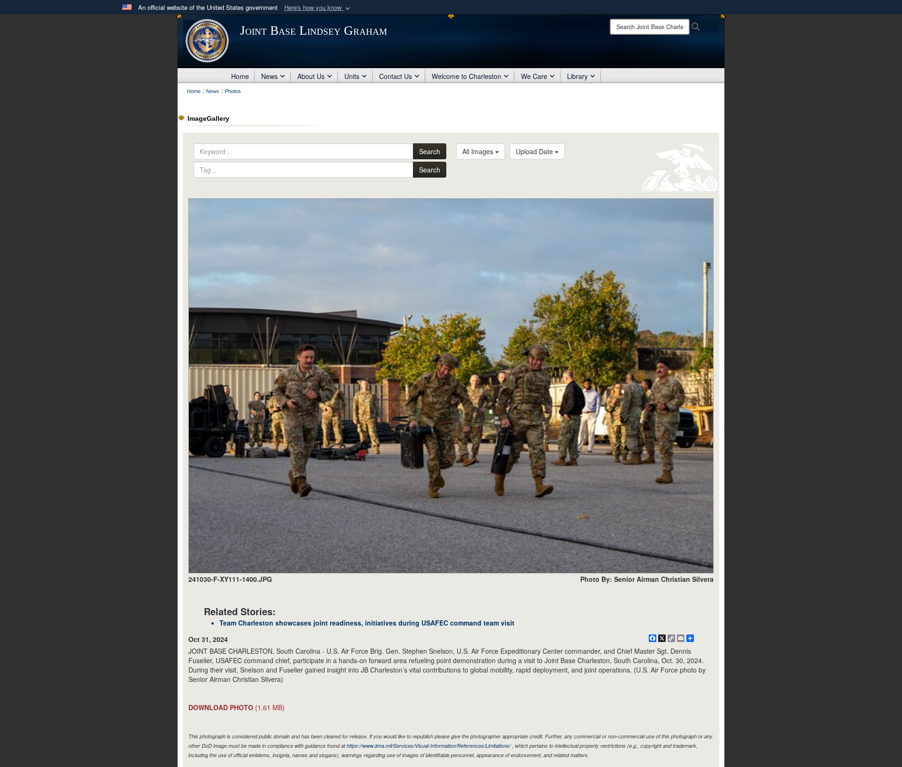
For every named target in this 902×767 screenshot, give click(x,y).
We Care (534, 76)
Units (351, 76)
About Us (311, 76)
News (269, 76)
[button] (318, 8)
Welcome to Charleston (466, 76)
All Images (478, 151)
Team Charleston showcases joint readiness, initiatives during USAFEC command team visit (366, 622)
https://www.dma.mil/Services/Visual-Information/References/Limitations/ (429, 745)
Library (577, 76)
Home (240, 76)
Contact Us (395, 76)
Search (429, 151)
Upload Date (535, 151)
